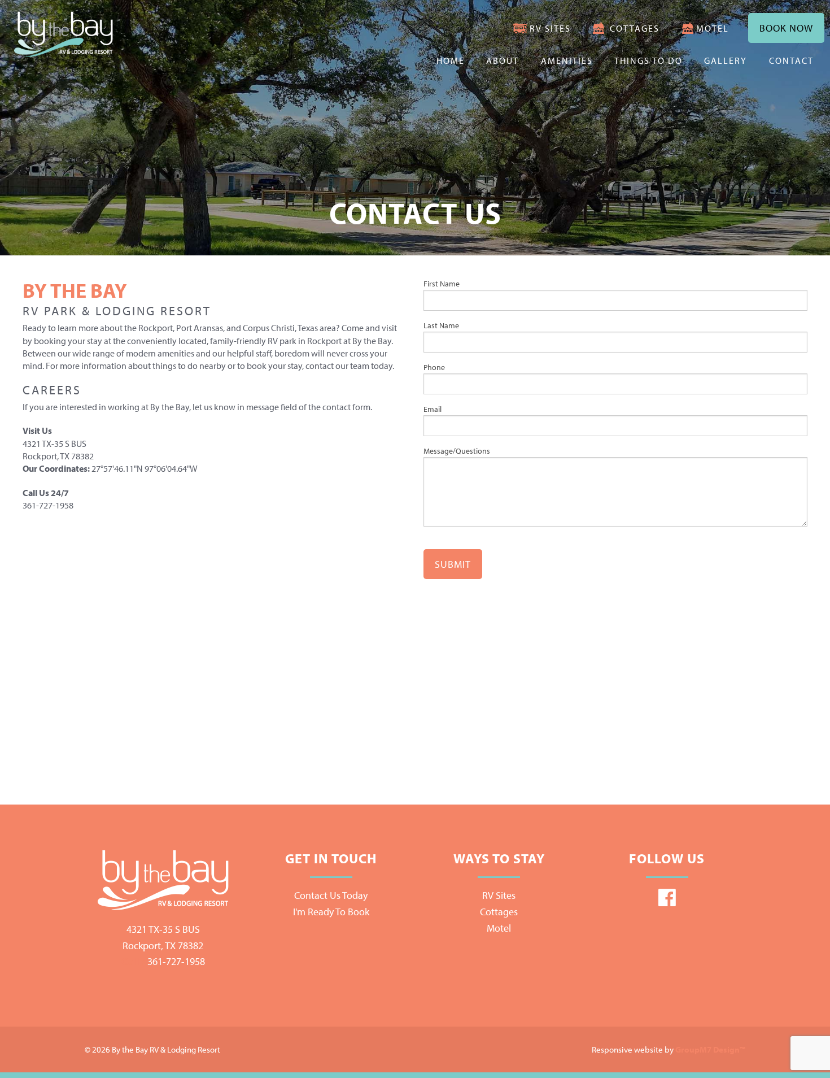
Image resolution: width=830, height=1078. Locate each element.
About (502, 60)
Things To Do (648, 60)
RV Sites (550, 28)
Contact (791, 60)
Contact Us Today (331, 895)
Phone (434, 367)
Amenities (567, 60)
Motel (712, 28)
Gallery (725, 60)
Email (432, 409)
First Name (441, 284)
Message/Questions (456, 451)
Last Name (441, 325)
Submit (453, 564)
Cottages (634, 28)
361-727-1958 (163, 961)
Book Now (786, 27)
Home (450, 60)
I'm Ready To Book (331, 911)
